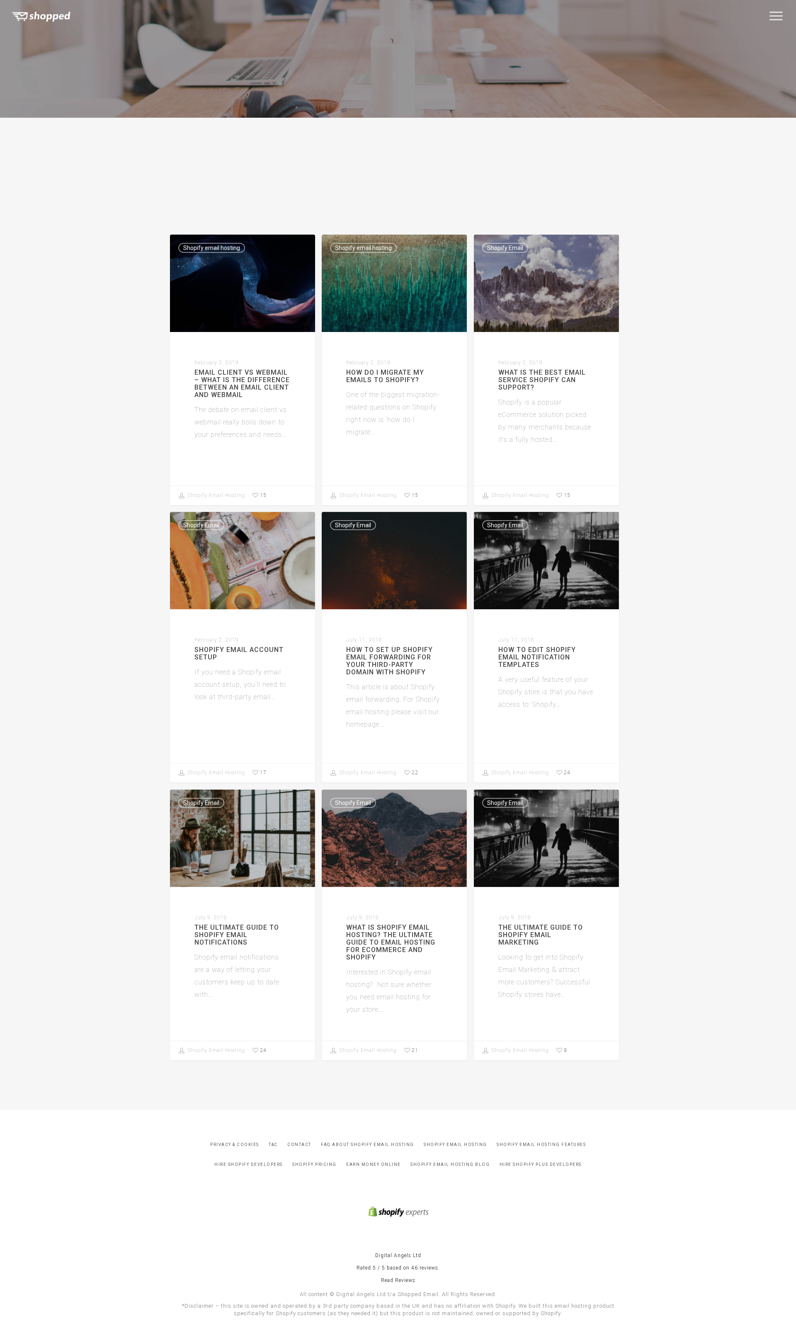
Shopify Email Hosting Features (541, 1144)
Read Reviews (398, 1280)
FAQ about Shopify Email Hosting (367, 1144)
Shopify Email (505, 248)
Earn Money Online (373, 1164)
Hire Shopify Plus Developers (541, 1164)
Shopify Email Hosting (215, 495)
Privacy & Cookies (234, 1144)
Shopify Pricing (314, 1164)
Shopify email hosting (211, 248)
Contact (299, 1144)
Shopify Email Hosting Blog (450, 1164)
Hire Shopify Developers (248, 1164)
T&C (273, 1144)
